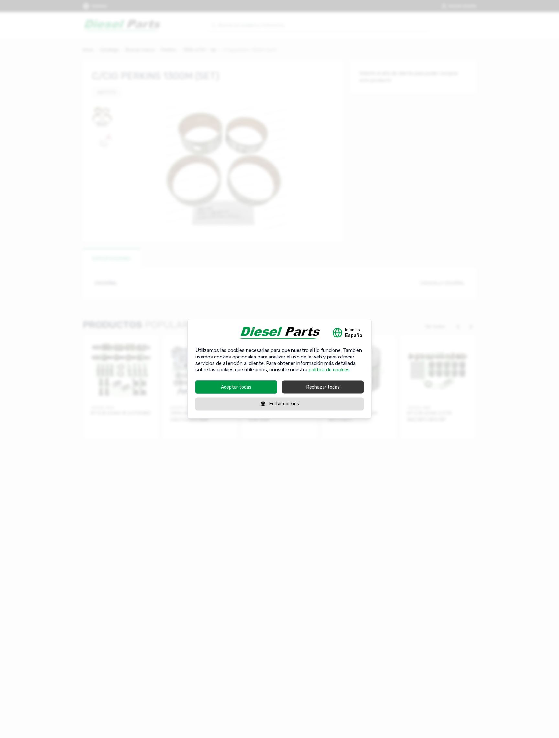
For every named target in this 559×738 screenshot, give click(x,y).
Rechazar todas (323, 387)
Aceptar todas (236, 387)
